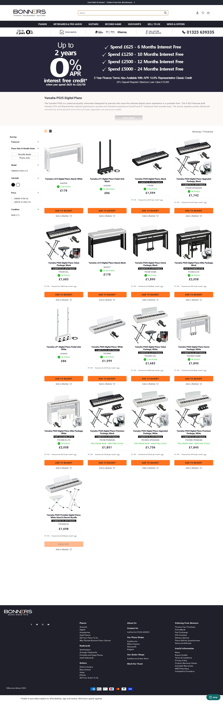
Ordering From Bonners (186, 623)
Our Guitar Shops (135, 654)
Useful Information (184, 648)
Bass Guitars (85, 669)
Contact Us (132, 628)
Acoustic (83, 627)
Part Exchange (181, 632)
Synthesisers (85, 649)
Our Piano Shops (135, 637)
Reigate (130, 649)
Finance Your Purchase (185, 627)
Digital (82, 629)
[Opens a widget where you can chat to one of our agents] (213, 697)
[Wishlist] (203, 13)
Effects (83, 675)
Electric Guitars (86, 667)
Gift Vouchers (181, 635)
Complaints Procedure (184, 671)
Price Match (180, 629)
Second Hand (113, 24)
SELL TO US (154, 24)
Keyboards (85, 645)
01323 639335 (200, 32)
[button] (208, 13)
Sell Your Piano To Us (89, 638)
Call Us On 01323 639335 (138, 632)
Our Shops (134, 24)
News (177, 652)
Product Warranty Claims (186, 663)
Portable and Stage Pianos (91, 655)
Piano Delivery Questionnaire (187, 640)
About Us (131, 623)
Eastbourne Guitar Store (137, 658)
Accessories (85, 632)
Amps (82, 672)
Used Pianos (85, 635)
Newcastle (131, 646)
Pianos (42, 24)
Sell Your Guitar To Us (89, 677)
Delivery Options (182, 638)
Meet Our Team (135, 663)
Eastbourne (132, 641)
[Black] (13, 185)
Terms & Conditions (183, 657)
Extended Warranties (184, 666)
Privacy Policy (181, 660)
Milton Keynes (133, 644)
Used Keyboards (87, 657)
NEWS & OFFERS (176, 24)
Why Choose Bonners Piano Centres (95, 640)
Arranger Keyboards (88, 652)
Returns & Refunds (183, 643)
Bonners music (14, 688)
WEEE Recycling (182, 668)
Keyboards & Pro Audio (68, 24)
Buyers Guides (181, 655)
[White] (18, 185)
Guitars (93, 24)
